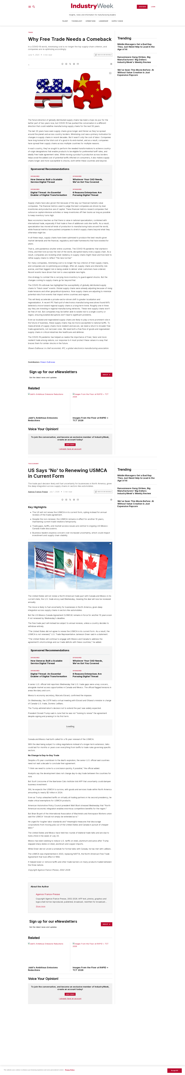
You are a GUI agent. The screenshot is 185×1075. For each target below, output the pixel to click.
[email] (78, 64)
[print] (111, 64)
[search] (33, 6)
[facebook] (62, 64)
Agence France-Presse (38, 516)
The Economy (33, 487)
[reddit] (74, 64)
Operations (90, 21)
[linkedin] (66, 64)
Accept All (174, 1070)
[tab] (35, 435)
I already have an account (70, 473)
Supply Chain (117, 21)
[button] (29, 6)
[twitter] (70, 64)
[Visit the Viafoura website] (106, 456)
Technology (77, 21)
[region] (70, 446)
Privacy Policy (70, 1070)
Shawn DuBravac (47, 362)
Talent (65, 21)
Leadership (103, 21)
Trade (30, 32)
